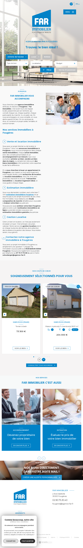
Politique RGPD (65, 537)
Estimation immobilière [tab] (20, 187)
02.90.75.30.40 (59, 500)
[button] (43, 359)
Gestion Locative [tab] (16, 217)
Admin (53, 537)
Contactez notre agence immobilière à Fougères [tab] (20, 238)
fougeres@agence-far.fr (62, 504)
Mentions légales (41, 537)
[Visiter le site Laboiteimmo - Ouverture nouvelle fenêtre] (45, 542)
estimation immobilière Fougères (20, 195)
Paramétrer (10, 541)
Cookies (76, 537)
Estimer (47, 57)
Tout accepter (27, 541)
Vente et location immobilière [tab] (24, 141)
